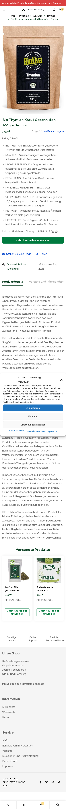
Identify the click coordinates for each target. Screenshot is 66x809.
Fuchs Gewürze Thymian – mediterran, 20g (46, 590)
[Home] (8, 805)
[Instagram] (52, 781)
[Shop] (25, 805)
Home (12, 16)
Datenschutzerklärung (36, 431)
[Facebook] (40, 781)
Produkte (24, 16)
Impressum (52, 431)
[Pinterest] (59, 781)
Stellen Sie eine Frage (18, 254)
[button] (61, 379)
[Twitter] (46, 781)
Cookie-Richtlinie (17, 430)
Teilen (43, 254)
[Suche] (54, 9)
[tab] (12, 282)
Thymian (51, 16)
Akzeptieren (33, 408)
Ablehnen (33, 416)
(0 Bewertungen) (54, 131)
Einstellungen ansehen (33, 424)
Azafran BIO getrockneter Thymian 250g (12, 590)
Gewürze (38, 16)
